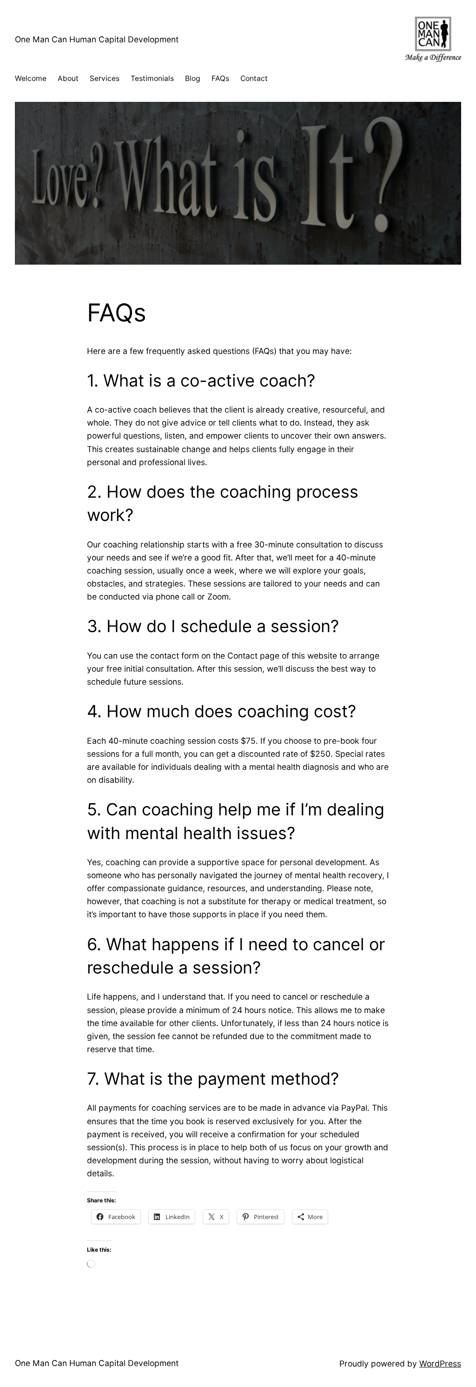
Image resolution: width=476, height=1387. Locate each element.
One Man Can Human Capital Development (96, 39)
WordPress (440, 1363)
